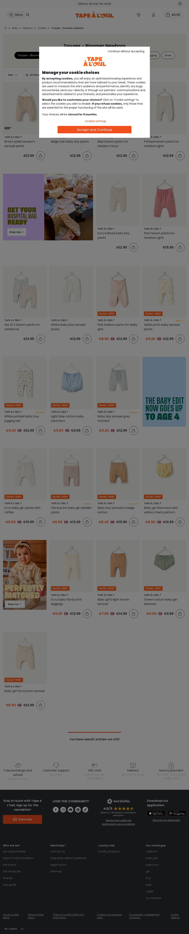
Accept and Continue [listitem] (94, 129)
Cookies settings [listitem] (95, 121)
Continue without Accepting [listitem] (126, 51)
